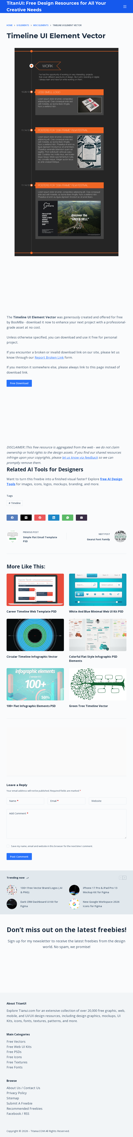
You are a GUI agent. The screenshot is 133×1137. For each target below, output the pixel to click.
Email (54, 801)
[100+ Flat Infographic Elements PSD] (35, 684)
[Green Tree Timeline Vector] (97, 684)
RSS (26, 1113)
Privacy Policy (17, 1093)
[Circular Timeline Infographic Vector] (35, 635)
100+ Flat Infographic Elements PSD (31, 706)
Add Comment (18, 813)
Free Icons (14, 1057)
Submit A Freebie (19, 1103)
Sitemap (13, 1098)
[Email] (81, 518)
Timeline (15, 503)
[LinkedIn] (53, 518)
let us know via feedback (80, 457)
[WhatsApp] (67, 518)
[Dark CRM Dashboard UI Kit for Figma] (12, 904)
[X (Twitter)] (26, 518)
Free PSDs (14, 1052)
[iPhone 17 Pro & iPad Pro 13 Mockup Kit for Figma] (74, 890)
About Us (14, 1088)
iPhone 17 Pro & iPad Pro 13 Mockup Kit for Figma (100, 890)
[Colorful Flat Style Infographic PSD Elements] (97, 635)
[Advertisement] (66, 285)
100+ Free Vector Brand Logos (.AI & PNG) (41, 890)
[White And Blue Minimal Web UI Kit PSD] (97, 590)
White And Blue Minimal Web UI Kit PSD (96, 611)
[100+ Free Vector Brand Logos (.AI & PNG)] (12, 890)
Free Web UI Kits (19, 1047)
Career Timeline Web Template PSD (31, 611)
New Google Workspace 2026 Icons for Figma (101, 904)
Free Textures (17, 1062)
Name (13, 801)
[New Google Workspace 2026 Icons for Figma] (74, 904)
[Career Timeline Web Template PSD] (35, 590)
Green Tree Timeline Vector (88, 706)
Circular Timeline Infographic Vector (32, 657)
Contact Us (32, 1088)
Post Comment (19, 856)
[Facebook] (12, 518)
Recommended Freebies (24, 1108)
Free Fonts (15, 1067)
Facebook (14, 1113)
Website (96, 801)
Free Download (19, 383)
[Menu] (124, 6)
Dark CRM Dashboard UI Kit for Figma (39, 904)
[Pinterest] (40, 518)
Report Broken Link (49, 357)
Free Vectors (16, 1041)
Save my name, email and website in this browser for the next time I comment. (52, 846)
